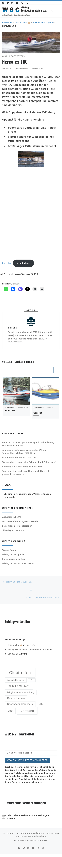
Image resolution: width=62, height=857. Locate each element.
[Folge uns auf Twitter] (8, 2)
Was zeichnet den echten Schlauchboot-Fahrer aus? (29, 462)
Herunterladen (23, 263)
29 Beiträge (15, 342)
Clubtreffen (20, 672)
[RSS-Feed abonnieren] (27, 2)
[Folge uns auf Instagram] (12, 2)
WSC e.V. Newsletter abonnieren (27, 760)
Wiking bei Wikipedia (13, 554)
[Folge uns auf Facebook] (3, 2)
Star (10, 710)
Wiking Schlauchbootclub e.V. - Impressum (35, 833)
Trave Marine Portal (38, 840)
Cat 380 (11, 654)
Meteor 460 (10, 410)
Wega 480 (37, 413)
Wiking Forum (9, 550)
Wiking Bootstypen (43, 22)
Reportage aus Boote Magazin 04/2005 (22, 466)
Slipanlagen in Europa (13, 530)
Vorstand (27, 711)
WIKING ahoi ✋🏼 (22, 22)
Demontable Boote (16, 680)
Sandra (9, 69)
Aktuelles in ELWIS (11, 517)
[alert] (31, 495)
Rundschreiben (16, 698)
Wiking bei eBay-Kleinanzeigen (18, 563)
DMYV (32, 680)
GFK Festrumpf (19, 686)
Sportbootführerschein (20, 704)
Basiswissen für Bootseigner (17, 525)
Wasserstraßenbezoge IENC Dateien (20, 521)
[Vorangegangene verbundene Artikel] (49, 370)
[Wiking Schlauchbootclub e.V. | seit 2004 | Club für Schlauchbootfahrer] (11, 9)
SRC (41, 704)
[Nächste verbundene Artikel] (56, 370)
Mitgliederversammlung (20, 692)
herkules (6, 263)
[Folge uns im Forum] (22, 2)
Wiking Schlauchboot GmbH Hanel (24, 649)
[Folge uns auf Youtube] (17, 2)
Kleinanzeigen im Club (13, 559)
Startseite (7, 22)
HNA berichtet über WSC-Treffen (19, 457)
